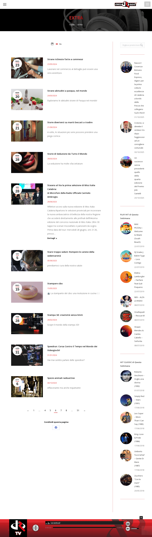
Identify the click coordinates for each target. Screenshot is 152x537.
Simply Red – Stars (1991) (139, 400)
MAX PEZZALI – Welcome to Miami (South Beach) (138, 233)
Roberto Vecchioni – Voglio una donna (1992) (139, 379)
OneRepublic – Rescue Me (140, 314)
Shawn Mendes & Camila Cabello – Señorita (139, 334)
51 (78, 410)
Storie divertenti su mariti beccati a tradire (69, 122)
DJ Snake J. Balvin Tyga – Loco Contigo (139, 257)
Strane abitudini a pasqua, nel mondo (67, 90)
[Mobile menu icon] (147, 4)
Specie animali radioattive (61, 378)
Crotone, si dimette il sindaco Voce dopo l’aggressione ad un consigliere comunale (140, 135)
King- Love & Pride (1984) (139, 438)
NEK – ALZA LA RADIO (139, 299)
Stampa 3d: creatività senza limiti (65, 315)
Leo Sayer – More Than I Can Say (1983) (139, 418)
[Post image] (126, 67)
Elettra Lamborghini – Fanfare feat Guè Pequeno (139, 280)
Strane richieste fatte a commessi (65, 59)
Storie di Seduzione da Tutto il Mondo (67, 153)
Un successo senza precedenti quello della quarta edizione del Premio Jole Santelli (139, 176)
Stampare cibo (55, 283)
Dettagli (51, 238)
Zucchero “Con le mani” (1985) (138, 481)
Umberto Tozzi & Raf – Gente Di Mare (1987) (139, 458)
